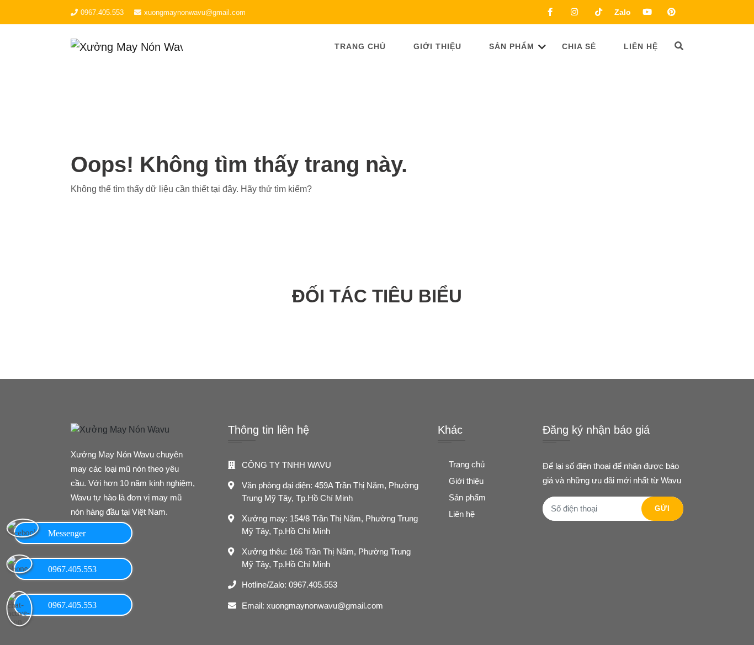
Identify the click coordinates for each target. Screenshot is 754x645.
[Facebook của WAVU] (550, 12)
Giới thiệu (437, 46)
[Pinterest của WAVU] (671, 12)
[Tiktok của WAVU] (598, 12)
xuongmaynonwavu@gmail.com (195, 12)
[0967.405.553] (19, 568)
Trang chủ (360, 46)
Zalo (622, 12)
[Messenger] (19, 532)
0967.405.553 (102, 12)
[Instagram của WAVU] (574, 12)
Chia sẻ (579, 46)
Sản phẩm (511, 46)
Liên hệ (641, 46)
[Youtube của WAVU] (647, 12)
